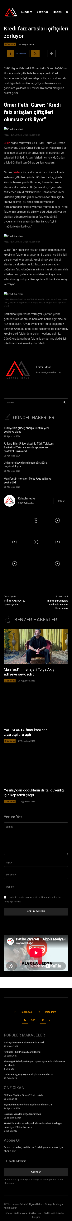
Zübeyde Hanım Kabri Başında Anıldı (24, 1042)
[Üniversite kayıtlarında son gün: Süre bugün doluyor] (62, 466)
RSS (33, 1020)
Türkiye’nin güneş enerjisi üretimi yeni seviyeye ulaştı (26, 430)
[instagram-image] (14, 520)
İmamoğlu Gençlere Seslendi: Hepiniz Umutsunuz (57, 604)
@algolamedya (26, 499)
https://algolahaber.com (48, 372)
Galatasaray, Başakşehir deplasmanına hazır (28, 1074)
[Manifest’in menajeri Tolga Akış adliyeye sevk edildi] (62, 482)
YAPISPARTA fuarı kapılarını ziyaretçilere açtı (26, 732)
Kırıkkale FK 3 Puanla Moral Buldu (22, 1052)
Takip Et (60, 501)
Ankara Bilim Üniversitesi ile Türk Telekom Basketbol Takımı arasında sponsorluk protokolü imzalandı (29, 447)
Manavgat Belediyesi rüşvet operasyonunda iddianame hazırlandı (34, 1063)
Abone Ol (36, 1172)
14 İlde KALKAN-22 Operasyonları (14, 602)
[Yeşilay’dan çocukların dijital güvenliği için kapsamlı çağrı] (36, 767)
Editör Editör (43, 367)
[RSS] (25, 1020)
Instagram (50, 1012)
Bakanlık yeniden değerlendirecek (22, 1114)
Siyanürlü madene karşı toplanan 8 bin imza (28, 1104)
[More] (51, 53)
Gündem (10, 44)
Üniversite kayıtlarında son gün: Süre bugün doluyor (25, 465)
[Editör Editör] (18, 370)
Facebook (26, 1012)
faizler (16, 172)
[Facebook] (15, 1012)
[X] (43, 1020)
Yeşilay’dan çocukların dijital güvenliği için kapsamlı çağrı (34, 793)
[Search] (64, 402)
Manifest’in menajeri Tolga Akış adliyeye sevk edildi (27, 481)
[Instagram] (39, 1012)
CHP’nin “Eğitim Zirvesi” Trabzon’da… (24, 1095)
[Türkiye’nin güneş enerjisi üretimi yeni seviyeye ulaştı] (62, 431)
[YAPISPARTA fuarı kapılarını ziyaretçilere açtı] (36, 707)
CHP (7, 143)
